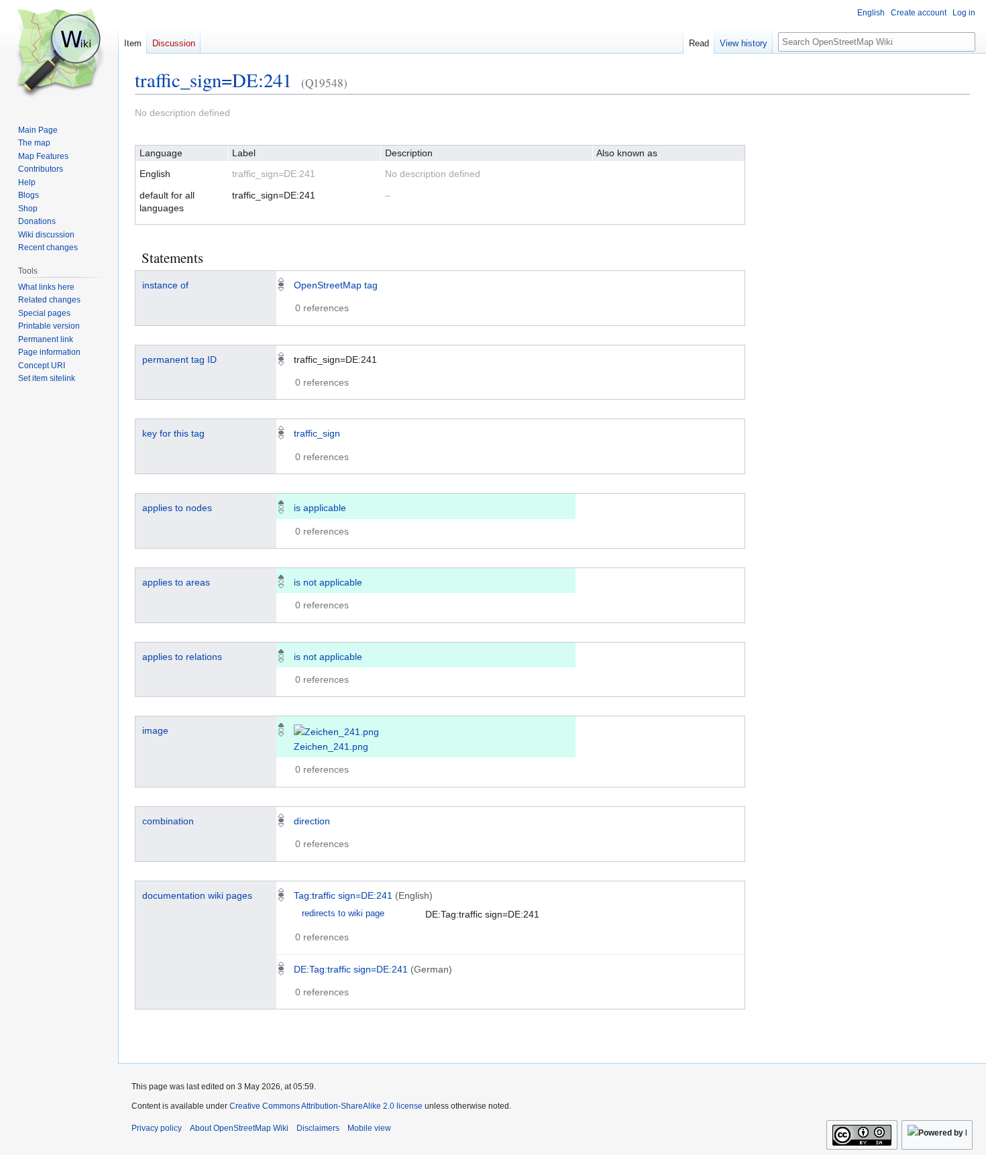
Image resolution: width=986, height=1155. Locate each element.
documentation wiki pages (197, 895)
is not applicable (328, 582)
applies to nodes (177, 507)
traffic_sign (317, 433)
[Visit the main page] (59, 53)
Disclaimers (317, 1128)
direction (312, 821)
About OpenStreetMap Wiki (239, 1128)
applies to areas (176, 582)
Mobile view (369, 1128)
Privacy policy (156, 1128)
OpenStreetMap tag (336, 285)
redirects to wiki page (343, 913)
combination (168, 821)
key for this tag (173, 433)
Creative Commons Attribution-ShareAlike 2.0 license (326, 1106)
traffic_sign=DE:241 (213, 80)
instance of (165, 285)
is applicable (320, 507)
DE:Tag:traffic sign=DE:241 (351, 969)
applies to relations (182, 656)
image (155, 730)
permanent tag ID (179, 359)
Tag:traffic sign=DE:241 (343, 895)
